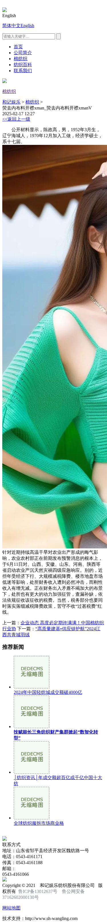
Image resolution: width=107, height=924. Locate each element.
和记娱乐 (11, 102)
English (27, 25)
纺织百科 (23, 64)
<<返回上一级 (16, 119)
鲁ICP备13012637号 (37, 891)
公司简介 (23, 52)
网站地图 (11, 907)
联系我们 (23, 70)
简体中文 (11, 25)
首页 (18, 46)
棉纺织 (20, 58)
